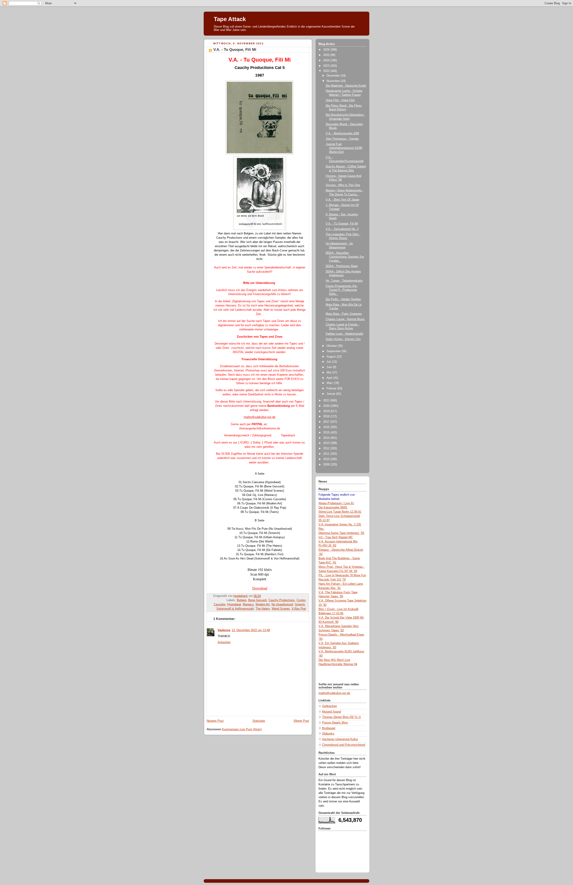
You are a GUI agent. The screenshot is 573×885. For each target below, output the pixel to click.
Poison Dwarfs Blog (335, 722)
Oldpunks (328, 733)
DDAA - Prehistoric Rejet (342, 266)
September (334, 351)
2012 (326, 448)
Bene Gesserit (257, 600)
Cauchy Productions (282, 600)
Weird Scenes (281, 608)
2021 (326, 400)
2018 (326, 416)
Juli (329, 361)
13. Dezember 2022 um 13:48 (251, 630)
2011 (326, 453)
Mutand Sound (331, 711)
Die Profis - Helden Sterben (343, 299)
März (330, 383)
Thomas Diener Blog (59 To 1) (341, 717)
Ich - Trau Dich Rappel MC (336, 537)
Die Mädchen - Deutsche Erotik (346, 85)
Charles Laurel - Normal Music (345, 319)
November (334, 81)
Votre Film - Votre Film (340, 100)
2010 (326, 459)
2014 (326, 437)
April (330, 377)
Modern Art (263, 604)
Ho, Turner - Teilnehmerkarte (344, 280)
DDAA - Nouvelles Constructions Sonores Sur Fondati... (345, 256)
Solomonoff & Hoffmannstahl (235, 608)
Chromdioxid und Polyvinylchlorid (343, 744)
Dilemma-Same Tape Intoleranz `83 (341, 533)
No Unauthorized (282, 604)
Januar (331, 393)
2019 (326, 411)
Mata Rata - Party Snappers (344, 313)
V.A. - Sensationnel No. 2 (342, 229)
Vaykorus (224, 630)
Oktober (332, 345)
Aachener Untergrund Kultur (340, 739)
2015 (326, 432)
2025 (326, 55)
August (332, 356)
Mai (329, 372)
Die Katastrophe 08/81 (333, 507)
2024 (326, 60)
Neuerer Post (215, 720)
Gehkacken (329, 706)
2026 (326, 49)
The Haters (263, 608)
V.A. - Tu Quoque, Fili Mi (342, 223)
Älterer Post (301, 720)
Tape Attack (230, 19)
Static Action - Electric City (343, 339)
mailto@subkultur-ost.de (334, 693)
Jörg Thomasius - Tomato (342, 138)
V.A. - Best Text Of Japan (342, 199)
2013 (326, 443)
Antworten (224, 642)
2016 (326, 427)
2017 (326, 421)
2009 (326, 464)
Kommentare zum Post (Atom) (242, 729)
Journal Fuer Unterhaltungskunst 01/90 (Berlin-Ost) (344, 148)
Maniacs (248, 604)
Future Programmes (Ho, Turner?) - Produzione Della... (342, 290)
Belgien (241, 600)
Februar (332, 388)
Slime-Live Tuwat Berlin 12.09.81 (340, 511)
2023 (326, 65)
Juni (330, 367)
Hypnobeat (234, 604)
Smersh (300, 604)
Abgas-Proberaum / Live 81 (336, 503)
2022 (326, 71)
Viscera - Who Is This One (343, 185)
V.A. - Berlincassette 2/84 (342, 133)
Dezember (334, 75)
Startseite (258, 720)
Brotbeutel (328, 728)
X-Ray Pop (299, 608)
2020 (326, 405)
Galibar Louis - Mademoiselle (344, 333)
